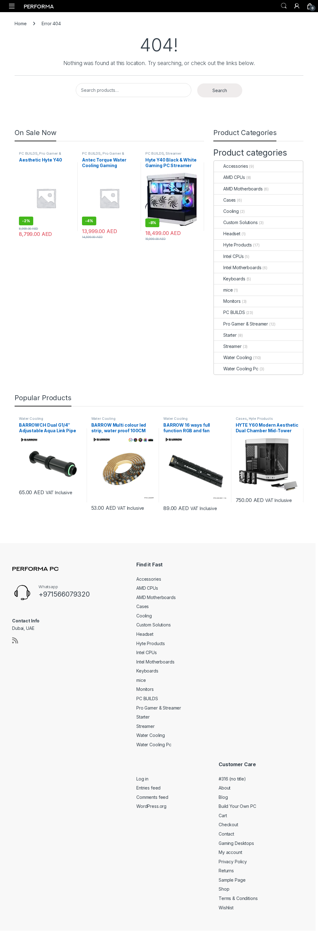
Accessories (235, 166)
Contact (226, 834)
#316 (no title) (232, 778)
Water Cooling (237, 357)
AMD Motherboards (243, 188)
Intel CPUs (233, 256)
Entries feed (148, 787)
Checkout (228, 824)
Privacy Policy (233, 861)
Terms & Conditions (238, 898)
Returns (226, 870)
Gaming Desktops (236, 843)
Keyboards (234, 278)
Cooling (231, 211)
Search (283, 5)
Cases (229, 200)
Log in (142, 778)
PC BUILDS (28, 153)
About (224, 787)
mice (228, 290)
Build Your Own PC (237, 806)
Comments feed (152, 797)
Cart (223, 815)
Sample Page (232, 880)
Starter (230, 335)
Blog (223, 797)
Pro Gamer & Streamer (40, 155)
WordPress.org (151, 806)
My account (230, 852)
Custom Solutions (240, 222)
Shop (224, 889)
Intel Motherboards (242, 267)
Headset (231, 233)
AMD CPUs (234, 177)
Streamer (173, 153)
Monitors (232, 301)
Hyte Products (237, 244)
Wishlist (226, 907)
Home (20, 23)
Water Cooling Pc (240, 368)
